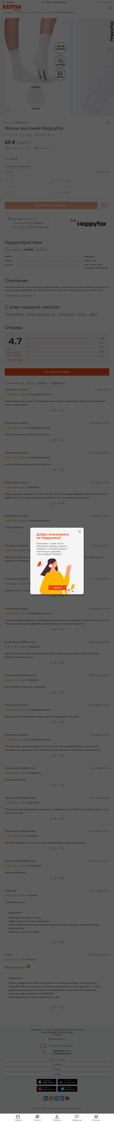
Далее (57, 587)
